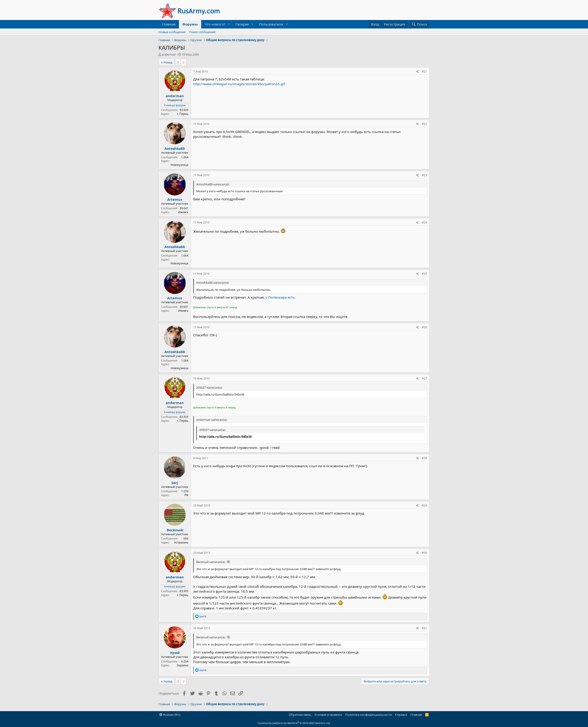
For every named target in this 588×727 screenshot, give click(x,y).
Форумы (190, 24)
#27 (424, 378)
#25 (424, 274)
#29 (424, 505)
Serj (174, 482)
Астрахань (181, 542)
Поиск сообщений (202, 32)
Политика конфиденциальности (368, 715)
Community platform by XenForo (294, 723)
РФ (186, 495)
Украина (182, 665)
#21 (424, 72)
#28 (424, 458)
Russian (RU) (171, 715)
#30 (424, 553)
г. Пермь (182, 114)
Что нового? (215, 24)
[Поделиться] (417, 71)
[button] (229, 24)
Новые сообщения (171, 32)
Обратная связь (300, 715)
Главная (168, 24)
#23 (424, 175)
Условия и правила (328, 715)
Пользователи (271, 24)
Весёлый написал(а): (210, 562)
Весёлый (175, 530)
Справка (401, 715)
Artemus (174, 199)
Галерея (242, 24)
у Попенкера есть (280, 297)
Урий (175, 652)
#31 (424, 628)
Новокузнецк (179, 165)
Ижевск (183, 212)
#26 (424, 327)
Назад (168, 62)
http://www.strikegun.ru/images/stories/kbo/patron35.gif (239, 84)
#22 (424, 124)
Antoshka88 (174, 148)
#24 (424, 222)
